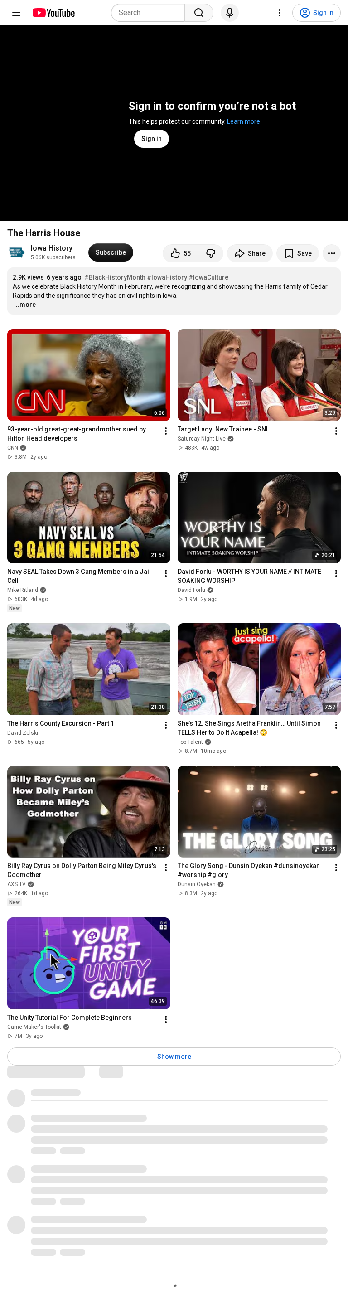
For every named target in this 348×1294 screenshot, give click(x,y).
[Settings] (279, 12)
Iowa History (51, 248)
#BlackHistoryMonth (114, 277)
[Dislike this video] (210, 253)
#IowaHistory (167, 277)
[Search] (198, 13)
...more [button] (25, 304)
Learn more (243, 121)
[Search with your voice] (230, 13)
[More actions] (332, 253)
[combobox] (151, 12)
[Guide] (16, 12)
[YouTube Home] (53, 12)
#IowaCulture (208, 277)
